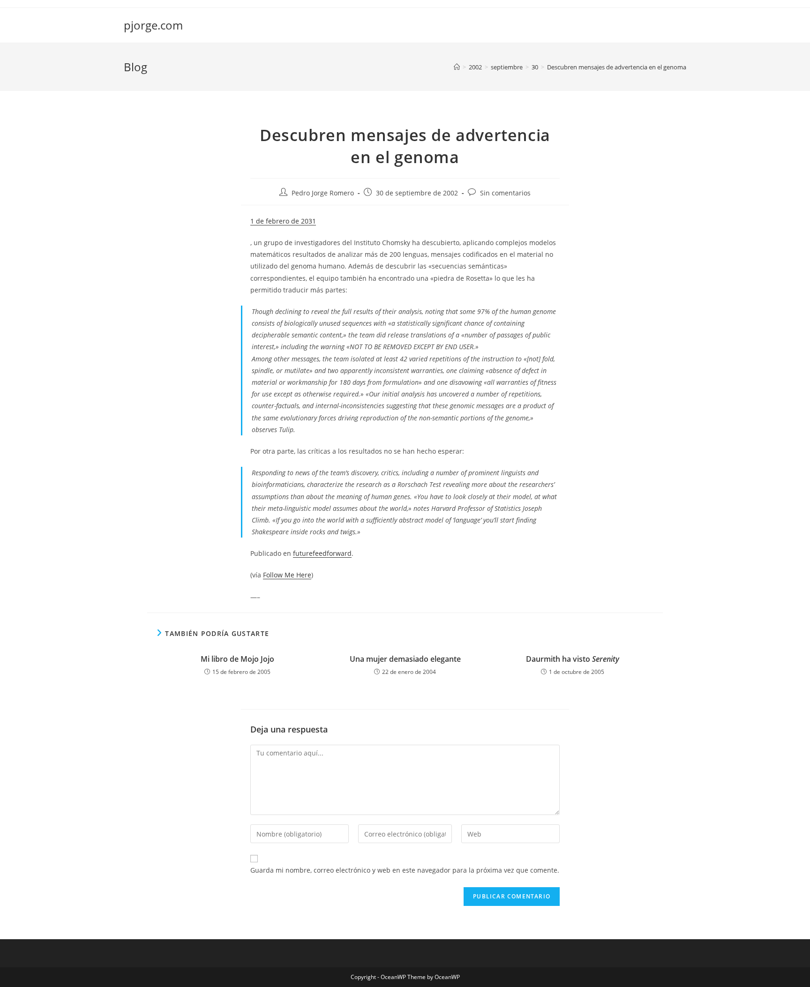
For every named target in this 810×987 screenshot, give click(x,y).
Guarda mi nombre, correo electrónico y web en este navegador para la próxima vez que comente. (404, 870)
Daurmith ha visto (572, 659)
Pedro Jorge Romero (323, 192)
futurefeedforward (322, 553)
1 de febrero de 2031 (283, 221)
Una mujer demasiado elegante (405, 659)
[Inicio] (457, 67)
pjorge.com (153, 25)
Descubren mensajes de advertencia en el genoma (616, 67)
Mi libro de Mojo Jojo (237, 659)
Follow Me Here (287, 574)
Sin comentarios (505, 192)
